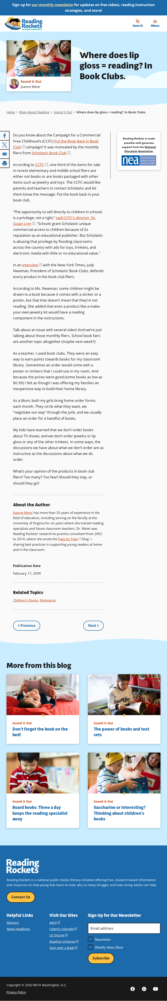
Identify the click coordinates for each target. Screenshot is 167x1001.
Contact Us (20, 897)
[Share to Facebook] (5, 136)
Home (11, 112)
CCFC (41, 164)
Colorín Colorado (63, 929)
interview (32, 264)
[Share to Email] (5, 154)
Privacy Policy (16, 992)
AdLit (54, 923)
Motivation (48, 600)
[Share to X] (5, 145)
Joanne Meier (23, 512)
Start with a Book (63, 948)
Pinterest (144, 988)
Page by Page (69, 539)
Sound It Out (63, 112)
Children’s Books (25, 600)
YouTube (155, 988)
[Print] (5, 163)
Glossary (13, 923)
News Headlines (18, 929)
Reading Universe (63, 941)
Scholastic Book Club (51, 152)
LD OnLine (58, 935)
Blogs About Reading (34, 112)
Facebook (132, 988)
